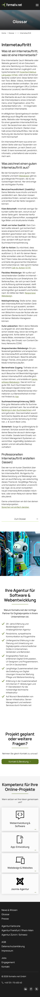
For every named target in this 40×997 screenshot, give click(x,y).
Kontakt (6, 966)
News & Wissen (9, 910)
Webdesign (24, 175)
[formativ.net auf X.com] (37, 989)
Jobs (4, 957)
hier (17, 396)
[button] (37, 5)
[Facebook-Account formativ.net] (31, 989)
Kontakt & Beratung (19, 761)
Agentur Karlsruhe (11, 925)
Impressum (7, 950)
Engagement (8, 962)
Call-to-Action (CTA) (21, 267)
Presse (5, 918)
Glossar (5, 914)
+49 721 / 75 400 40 (13, 982)
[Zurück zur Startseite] (12, 5)
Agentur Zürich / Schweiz (14, 934)
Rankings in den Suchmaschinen (17, 410)
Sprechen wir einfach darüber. (15, 507)
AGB (4, 941)
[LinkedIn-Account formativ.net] (26, 989)
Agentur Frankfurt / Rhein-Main (17, 930)
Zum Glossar (20, 519)
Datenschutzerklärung (13, 946)
